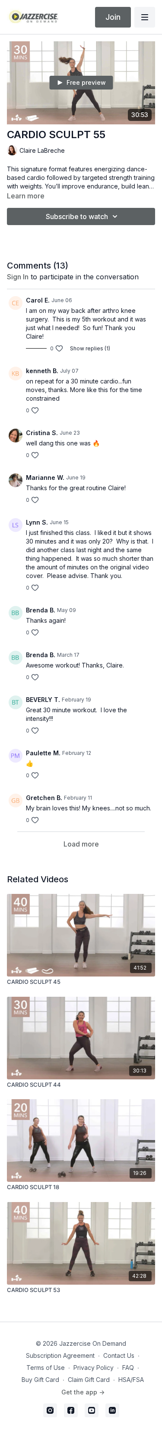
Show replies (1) (90, 348)
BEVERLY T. (43, 699)
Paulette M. (43, 753)
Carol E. (38, 300)
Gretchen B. (44, 797)
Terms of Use (45, 1367)
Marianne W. (45, 477)
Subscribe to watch (77, 216)
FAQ (128, 1367)
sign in (18, 276)
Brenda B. (40, 610)
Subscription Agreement (60, 1355)
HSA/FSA (131, 1379)
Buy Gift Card (40, 1379)
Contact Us (118, 1355)
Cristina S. (42, 432)
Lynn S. (37, 522)
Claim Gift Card (89, 1379)
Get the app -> (83, 1392)
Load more (81, 844)
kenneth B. (42, 370)
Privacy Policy (93, 1367)
